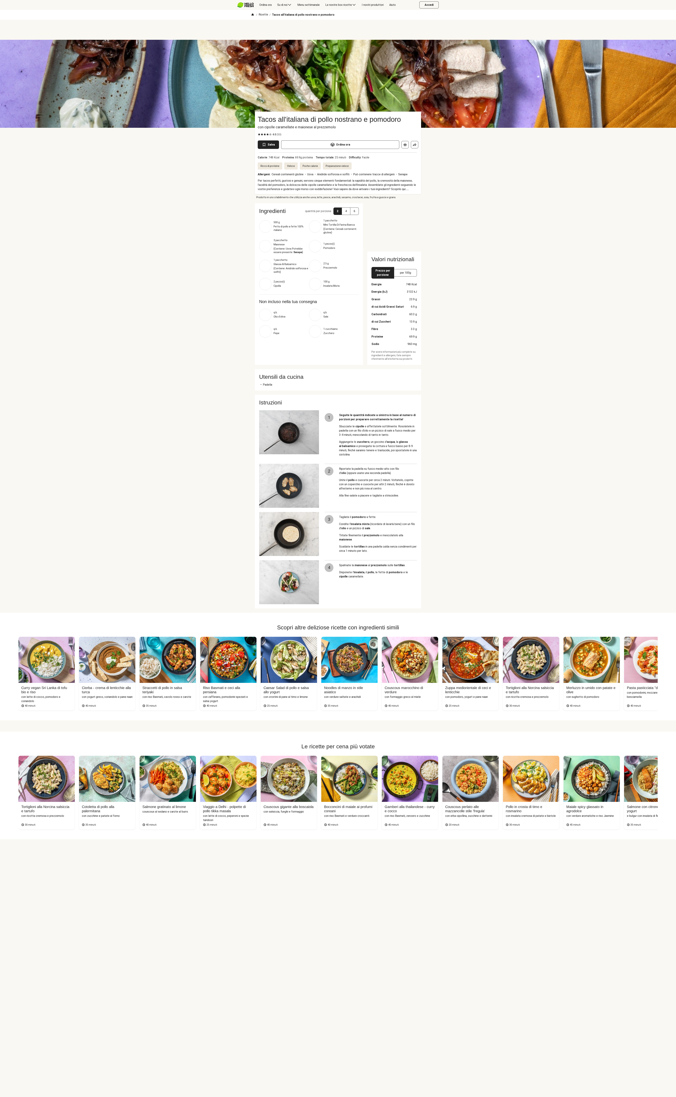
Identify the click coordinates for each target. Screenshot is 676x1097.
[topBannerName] (338, 30)
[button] (337, 211)
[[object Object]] (405, 144)
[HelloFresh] (245, 5)
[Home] (253, 14)
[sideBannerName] (394, 225)
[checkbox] (259, 134)
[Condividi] (414, 144)
